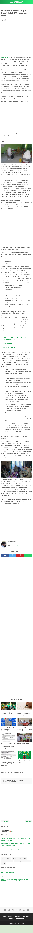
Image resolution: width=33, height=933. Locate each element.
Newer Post (5, 821)
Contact (10, 916)
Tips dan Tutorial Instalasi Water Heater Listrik (14, 876)
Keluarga (4, 861)
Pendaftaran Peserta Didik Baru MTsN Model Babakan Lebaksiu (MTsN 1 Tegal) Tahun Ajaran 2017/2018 (8, 746)
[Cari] (31, 2)
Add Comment (4, 20)
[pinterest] (20, 555)
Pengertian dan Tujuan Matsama (23, 744)
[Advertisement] (16, 39)
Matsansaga (4, 57)
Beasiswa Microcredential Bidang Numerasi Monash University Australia (16, 342)
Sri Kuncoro (12, 541)
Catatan (8, 858)
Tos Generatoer (20, 918)
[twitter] (12, 555)
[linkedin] (12, 911)
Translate (13, 831)
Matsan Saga (16, 2)
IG (14, 545)
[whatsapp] (28, 555)
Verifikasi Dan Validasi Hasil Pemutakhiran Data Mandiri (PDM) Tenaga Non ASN (17, 338)
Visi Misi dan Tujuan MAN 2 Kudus (24, 761)
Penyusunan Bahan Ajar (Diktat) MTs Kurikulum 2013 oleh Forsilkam (24, 729)
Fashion (14, 858)
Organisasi (21, 861)
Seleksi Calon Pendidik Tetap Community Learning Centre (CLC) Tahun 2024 (16, 346)
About (4, 916)
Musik (16, 861)
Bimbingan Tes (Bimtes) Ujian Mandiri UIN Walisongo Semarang (7, 729)
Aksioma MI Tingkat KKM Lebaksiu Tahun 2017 (7, 712)
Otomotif (28, 861)
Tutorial (3, 863)
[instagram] (9, 911)
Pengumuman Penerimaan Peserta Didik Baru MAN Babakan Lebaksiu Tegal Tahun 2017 (8, 763)
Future (19, 858)
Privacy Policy (26, 916)
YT (17, 545)
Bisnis (3, 858)
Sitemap (11, 918)
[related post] (8, 706)
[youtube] (28, 911)
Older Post (28, 821)
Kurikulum (10, 861)
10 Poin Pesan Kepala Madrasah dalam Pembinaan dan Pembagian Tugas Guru (24, 713)
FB (12, 545)
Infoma (24, 858)
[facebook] (5, 555)
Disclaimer (17, 916)
